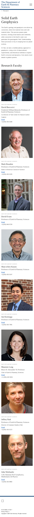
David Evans (6, 216)
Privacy (5, 511)
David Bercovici (8, 107)
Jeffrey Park (6, 419)
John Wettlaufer (7, 472)
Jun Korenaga (6, 317)
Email (3, 119)
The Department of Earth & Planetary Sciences (10, 4)
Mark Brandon (7, 164)
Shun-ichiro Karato (9, 267)
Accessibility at (6, 509)
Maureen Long (7, 367)
